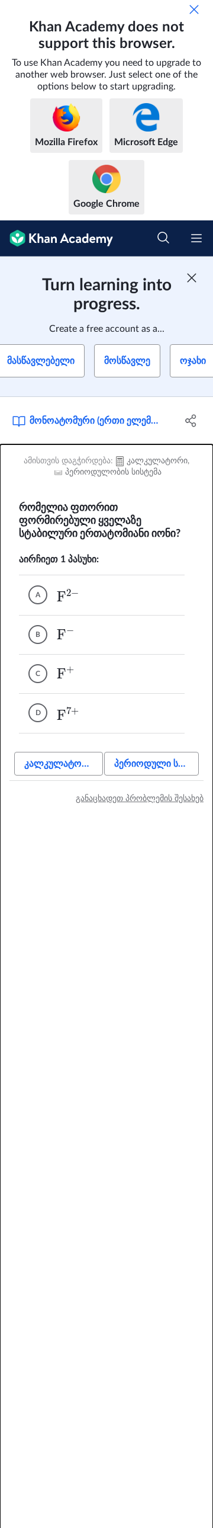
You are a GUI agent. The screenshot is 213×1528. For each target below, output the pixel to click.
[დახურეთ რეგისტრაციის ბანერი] (192, 278)
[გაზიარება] (191, 421)
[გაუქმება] (194, 9)
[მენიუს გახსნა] (196, 238)
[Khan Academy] (56, 238)
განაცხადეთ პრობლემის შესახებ (140, 799)
